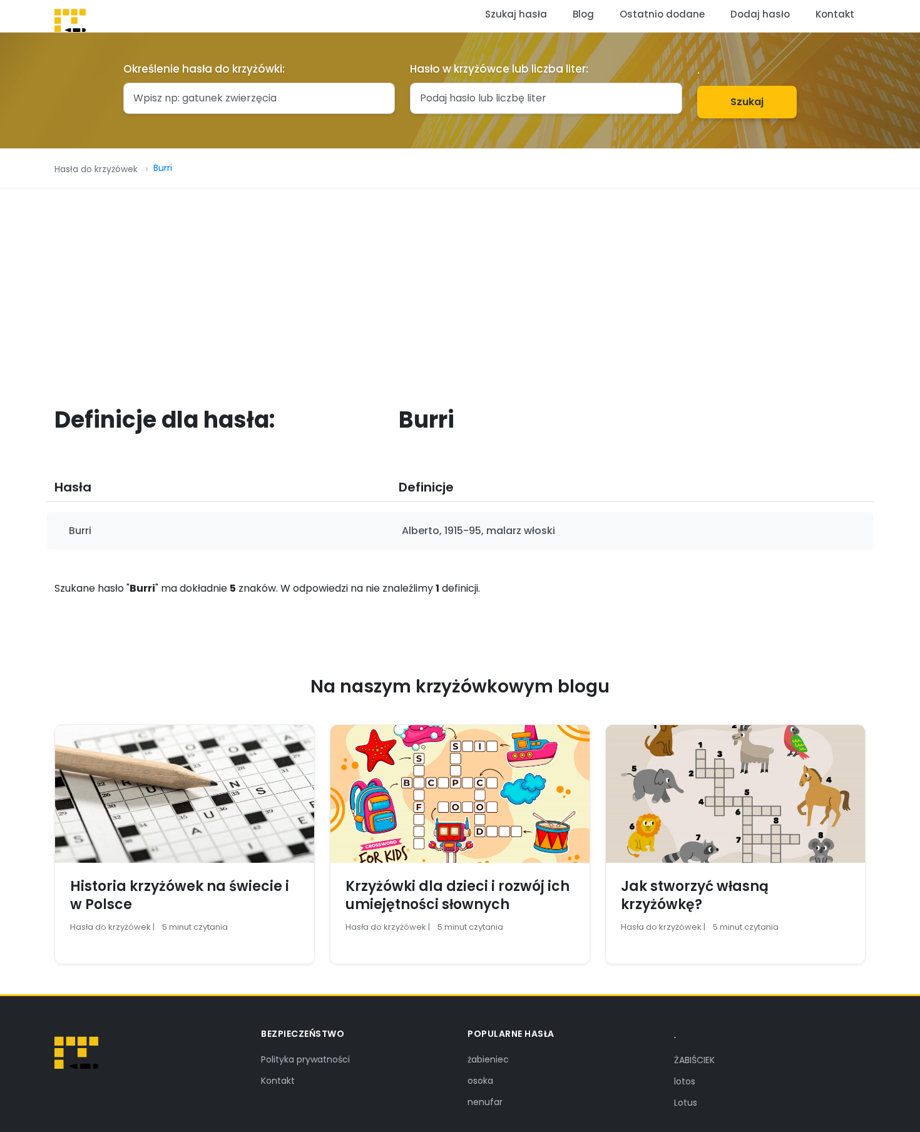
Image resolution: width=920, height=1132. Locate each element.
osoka (480, 1080)
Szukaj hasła (516, 14)
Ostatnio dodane (662, 14)
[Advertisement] (460, 282)
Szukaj (747, 102)
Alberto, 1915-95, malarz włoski (478, 530)
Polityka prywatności (305, 1059)
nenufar (485, 1102)
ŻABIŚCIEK (694, 1060)
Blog (583, 14)
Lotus (685, 1102)
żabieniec (488, 1059)
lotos (684, 1081)
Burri (162, 168)
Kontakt (834, 14)
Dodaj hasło (760, 14)
